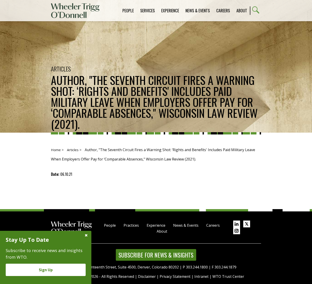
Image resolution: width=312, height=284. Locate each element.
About (241, 10)
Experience (156, 225)
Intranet (201, 276)
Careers (213, 225)
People (110, 225)
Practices (131, 225)
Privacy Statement (175, 276)
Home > (57, 149)
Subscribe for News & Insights (156, 255)
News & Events (185, 225)
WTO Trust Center (228, 276)
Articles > (74, 149)
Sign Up (46, 269)
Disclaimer (147, 276)
